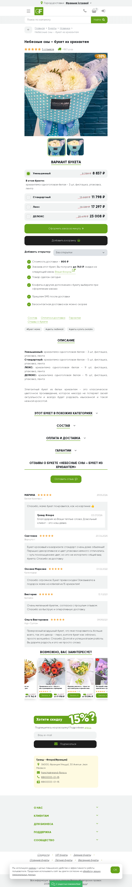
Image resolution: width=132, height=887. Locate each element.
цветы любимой (55, 329)
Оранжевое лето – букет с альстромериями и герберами (50, 687)
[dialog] (85, 11)
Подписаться (68, 744)
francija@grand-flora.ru (54, 773)
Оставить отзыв (64, 479)
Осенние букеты (39, 860)
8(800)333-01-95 (50, 777)
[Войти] (103, 11)
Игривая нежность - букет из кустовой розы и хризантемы (79, 687)
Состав (32, 318)
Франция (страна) (77, 3)
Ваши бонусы (63, 272)
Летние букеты (63, 860)
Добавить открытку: (37, 252)
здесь (88, 727)
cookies (32, 868)
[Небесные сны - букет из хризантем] (56, 147)
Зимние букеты (82, 855)
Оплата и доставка (53, 318)
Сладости (43, 855)
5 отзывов (48, 49)
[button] (66, 884)
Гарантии (75, 318)
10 (78, 691)
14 (106, 691)
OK (115, 870)
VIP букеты (61, 855)
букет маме (34, 329)
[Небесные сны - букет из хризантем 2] (75, 147)
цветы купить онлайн (81, 329)
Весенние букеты (88, 860)
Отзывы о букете (38, 322)
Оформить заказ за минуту (64, 228)
